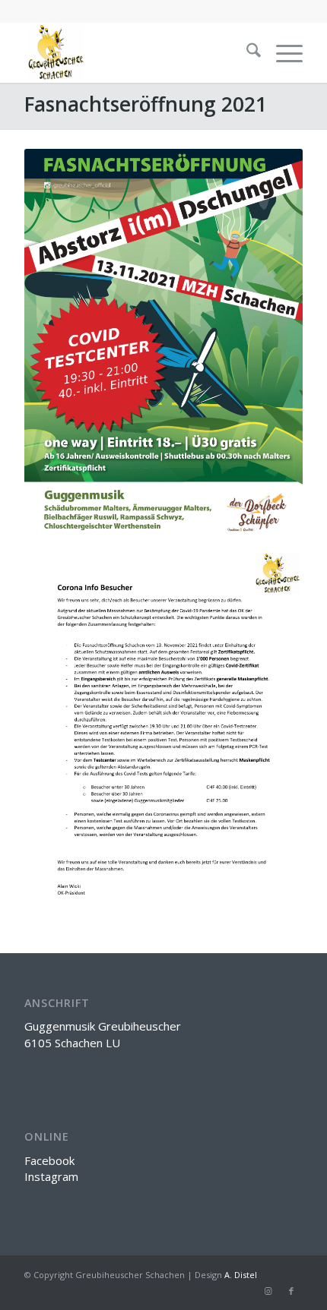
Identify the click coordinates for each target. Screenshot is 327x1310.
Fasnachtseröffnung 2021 (145, 104)
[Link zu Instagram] (268, 1291)
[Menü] (282, 52)
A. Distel (240, 1274)
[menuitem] (246, 52)
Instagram (51, 1176)
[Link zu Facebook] (291, 1291)
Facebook (49, 1160)
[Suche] (246, 52)
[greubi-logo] (135, 52)
